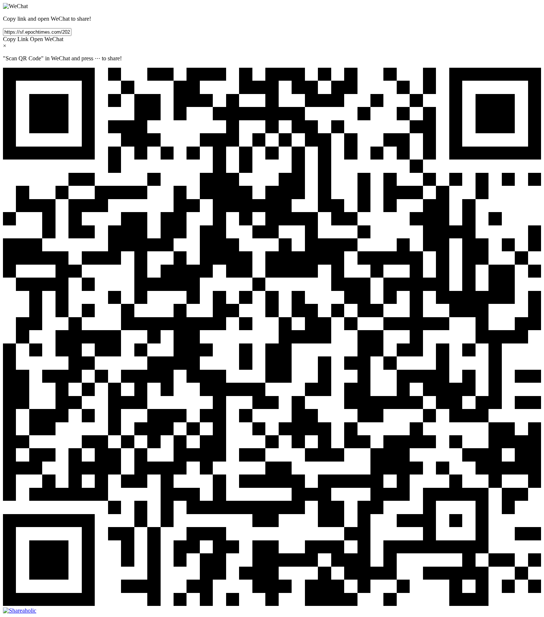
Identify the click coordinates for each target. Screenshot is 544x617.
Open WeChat (46, 39)
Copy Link (15, 39)
